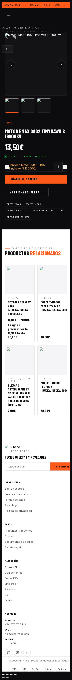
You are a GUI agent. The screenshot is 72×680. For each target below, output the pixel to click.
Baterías (10, 589)
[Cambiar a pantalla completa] (7, 674)
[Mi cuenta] (6, 37)
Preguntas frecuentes (18, 530)
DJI (7, 594)
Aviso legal (11, 505)
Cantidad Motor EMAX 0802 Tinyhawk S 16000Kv (27, 166)
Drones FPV (12, 567)
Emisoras (10, 583)
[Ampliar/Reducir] (3, 674)
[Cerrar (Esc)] (15, 674)
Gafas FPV (11, 578)
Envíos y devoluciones (19, 494)
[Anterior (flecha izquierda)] (3, 677)
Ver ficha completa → (27, 192)
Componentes (13, 572)
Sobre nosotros (14, 488)
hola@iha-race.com (17, 633)
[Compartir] (11, 674)
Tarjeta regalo (13, 547)
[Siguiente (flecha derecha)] (7, 677)
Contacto (10, 536)
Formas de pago (15, 499)
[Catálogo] (8, 14)
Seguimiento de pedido (19, 541)
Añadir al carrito (24, 179)
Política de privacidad (18, 510)
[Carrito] (14, 37)
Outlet (8, 600)
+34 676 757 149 (15, 624)
